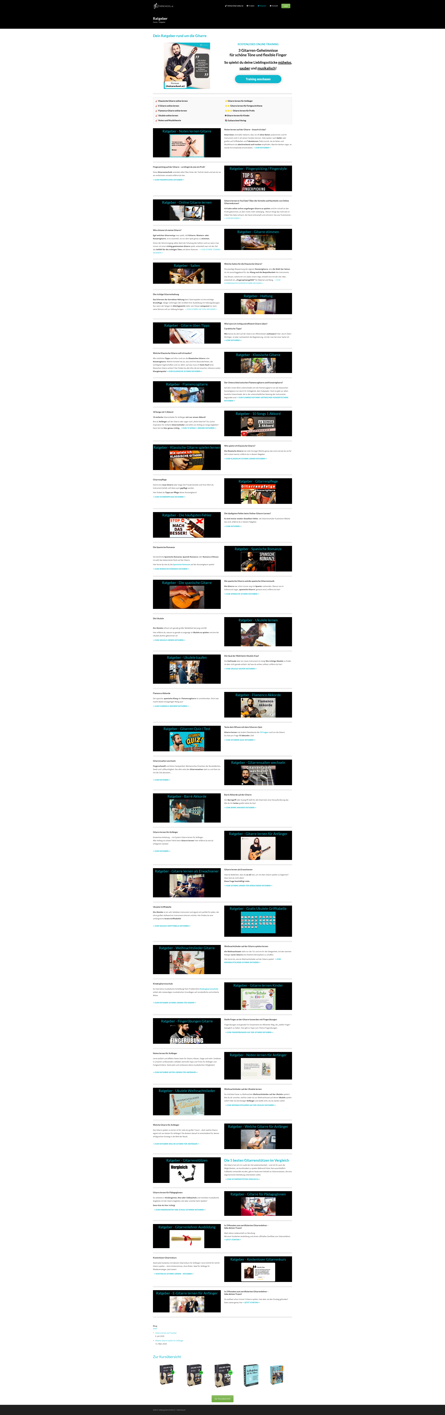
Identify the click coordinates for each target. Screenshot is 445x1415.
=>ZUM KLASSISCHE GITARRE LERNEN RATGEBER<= (245, 458)
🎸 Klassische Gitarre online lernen (171, 101)
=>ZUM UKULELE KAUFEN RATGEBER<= (240, 668)
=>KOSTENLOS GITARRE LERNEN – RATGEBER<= (174, 1274)
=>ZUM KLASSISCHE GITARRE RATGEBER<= (184, 371)
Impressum (181, 1410)
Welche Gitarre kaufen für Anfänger (169, 1340)
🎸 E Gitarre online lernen (167, 106)
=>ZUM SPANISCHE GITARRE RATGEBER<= (241, 594)
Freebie (251, 6)
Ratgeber (263, 6)
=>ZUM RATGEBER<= (232, 218)
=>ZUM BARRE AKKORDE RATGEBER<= (240, 807)
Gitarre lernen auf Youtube (165, 1333)
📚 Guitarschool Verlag (235, 120)
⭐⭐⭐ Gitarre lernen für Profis (240, 110)
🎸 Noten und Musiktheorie (168, 120)
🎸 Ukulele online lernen (166, 115)
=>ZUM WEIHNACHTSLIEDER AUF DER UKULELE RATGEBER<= (250, 1105)
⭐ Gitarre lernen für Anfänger (239, 101)
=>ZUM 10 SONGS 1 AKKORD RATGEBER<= (198, 428)
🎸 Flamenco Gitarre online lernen (171, 110)
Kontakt (275, 6)
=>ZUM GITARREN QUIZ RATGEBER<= (240, 740)
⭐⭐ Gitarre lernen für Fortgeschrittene (243, 106)
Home (155, 22)
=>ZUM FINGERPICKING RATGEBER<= (168, 180)
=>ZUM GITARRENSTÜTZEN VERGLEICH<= (242, 1179)
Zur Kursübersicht (222, 1399)
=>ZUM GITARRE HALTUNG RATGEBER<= (201, 309)
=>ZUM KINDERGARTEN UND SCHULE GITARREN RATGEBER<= (180, 1210)
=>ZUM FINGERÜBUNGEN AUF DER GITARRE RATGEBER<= (249, 1032)
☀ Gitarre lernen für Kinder (237, 115)
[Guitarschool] (163, 6)
